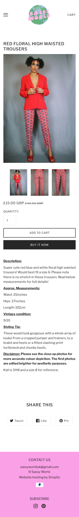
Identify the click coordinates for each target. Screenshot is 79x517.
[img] (35, 505)
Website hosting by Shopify (39, 477)
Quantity (9, 211)
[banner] (39, 14)
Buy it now (39, 244)
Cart (71, 14)
